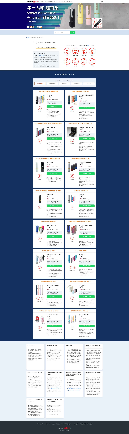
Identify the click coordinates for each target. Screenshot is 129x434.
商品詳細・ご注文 (54, 106)
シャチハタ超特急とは (50, 1)
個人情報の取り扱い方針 (67, 424)
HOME (42, 1)
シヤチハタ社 (41, 55)
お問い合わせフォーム (55, 388)
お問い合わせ (69, 1)
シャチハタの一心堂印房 (65, 430)
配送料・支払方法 (61, 1)
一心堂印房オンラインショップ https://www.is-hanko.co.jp (74, 389)
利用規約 (76, 424)
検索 (72, 32)
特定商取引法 (83, 424)
